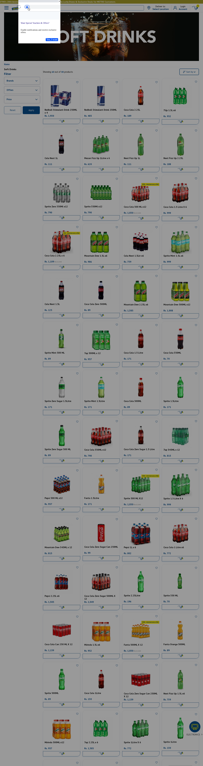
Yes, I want (52, 39)
